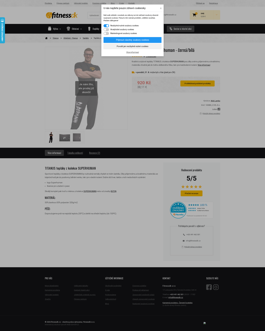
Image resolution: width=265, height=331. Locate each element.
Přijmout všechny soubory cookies (132, 40)
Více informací (132, 52)
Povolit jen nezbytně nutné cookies (132, 46)
